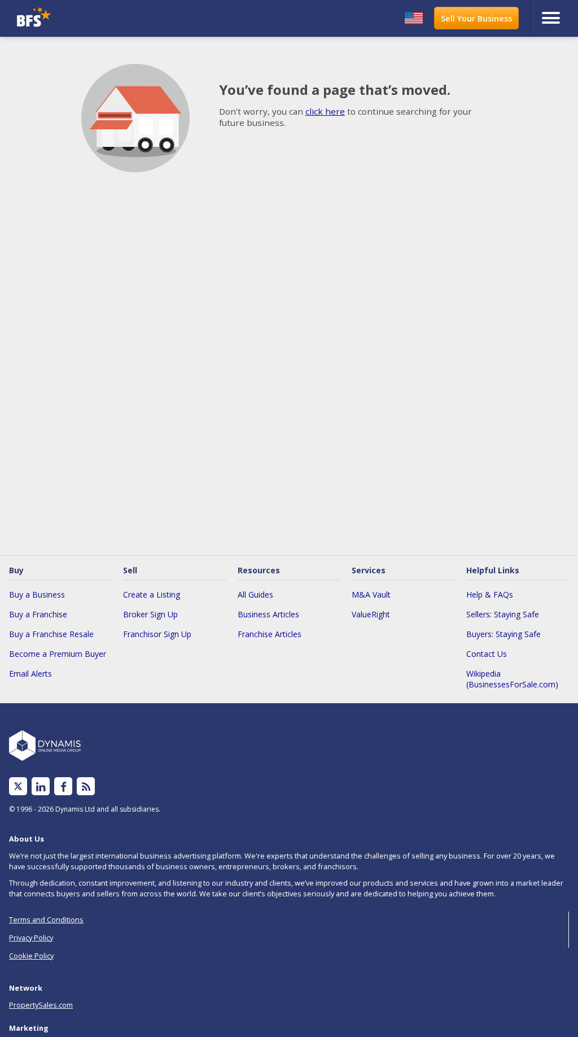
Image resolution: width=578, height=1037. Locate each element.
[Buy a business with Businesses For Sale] (83, 18)
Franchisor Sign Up (157, 634)
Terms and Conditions (46, 919)
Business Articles (268, 614)
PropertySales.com (41, 1005)
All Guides (255, 594)
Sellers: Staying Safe (502, 614)
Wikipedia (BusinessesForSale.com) (512, 679)
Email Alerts (30, 673)
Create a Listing (151, 594)
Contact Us (486, 653)
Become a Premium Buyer (57, 653)
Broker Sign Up (150, 614)
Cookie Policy (31, 956)
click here (325, 111)
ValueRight (371, 614)
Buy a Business (37, 594)
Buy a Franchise (38, 614)
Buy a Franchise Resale (51, 634)
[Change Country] (414, 18)
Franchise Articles (269, 634)
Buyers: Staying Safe (503, 634)
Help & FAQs (489, 594)
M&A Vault (371, 594)
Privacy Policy (31, 938)
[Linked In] (40, 786)
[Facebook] (63, 786)
